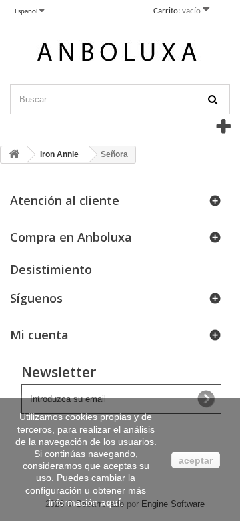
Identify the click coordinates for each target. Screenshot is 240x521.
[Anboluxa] (120, 54)
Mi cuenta (39, 335)
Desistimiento (51, 269)
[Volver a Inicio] (14, 154)
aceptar (196, 460)
